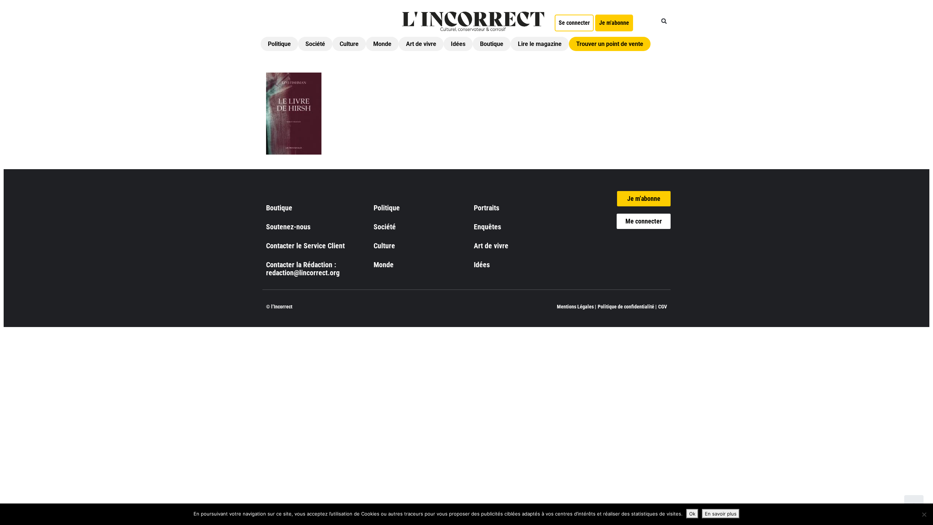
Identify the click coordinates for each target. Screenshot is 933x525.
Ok (692, 514)
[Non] (924, 514)
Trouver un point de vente (609, 43)
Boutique (491, 43)
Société (315, 43)
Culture (349, 43)
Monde (382, 43)
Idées (458, 43)
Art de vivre (421, 43)
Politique (279, 43)
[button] (664, 21)
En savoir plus (721, 514)
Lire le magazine (540, 43)
